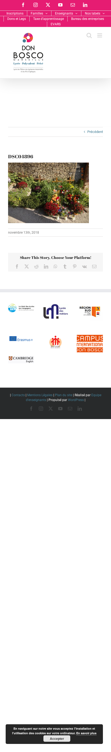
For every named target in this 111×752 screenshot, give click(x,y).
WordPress (76, 400)
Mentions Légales (40, 395)
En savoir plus (86, 733)
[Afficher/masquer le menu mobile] (100, 35)
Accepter (57, 738)
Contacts (18, 395)
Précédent (95, 132)
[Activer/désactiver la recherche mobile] (89, 35)
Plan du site (63, 395)
